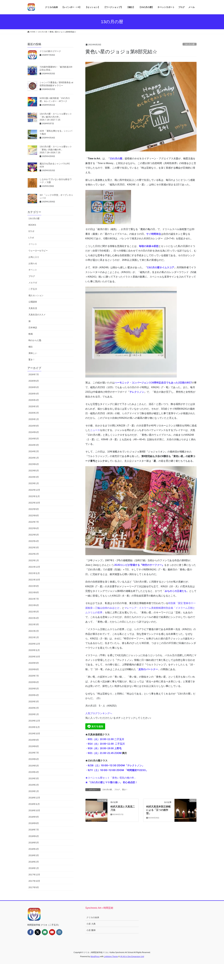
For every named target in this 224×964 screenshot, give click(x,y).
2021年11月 (34, 573)
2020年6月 (33, 682)
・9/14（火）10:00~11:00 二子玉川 (105, 743)
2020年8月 (33, 669)
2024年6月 (33, 432)
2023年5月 (33, 470)
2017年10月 (34, 881)
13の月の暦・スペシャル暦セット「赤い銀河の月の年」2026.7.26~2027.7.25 (56, 117)
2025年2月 (33, 413)
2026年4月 (33, 393)
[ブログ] (185, 810)
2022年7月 (33, 522)
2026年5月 (33, 387)
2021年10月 (34, 579)
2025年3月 (33, 406)
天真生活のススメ (37, 314)
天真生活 (32, 308)
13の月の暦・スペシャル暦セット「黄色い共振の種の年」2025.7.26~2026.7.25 (56, 149)
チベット (32, 270)
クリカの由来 (92, 917)
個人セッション (35, 295)
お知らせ (32, 263)
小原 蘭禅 (91, 930)
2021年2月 (33, 631)
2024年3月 (33, 445)
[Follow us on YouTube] (52, 932)
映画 (30, 334)
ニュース (95, 430)
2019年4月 (33, 772)
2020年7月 (33, 676)
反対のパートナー (148, 669)
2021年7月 (33, 599)
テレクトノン (137, 392)
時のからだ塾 (34, 340)
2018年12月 (34, 797)
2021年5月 (33, 611)
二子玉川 (32, 289)
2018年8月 (33, 823)
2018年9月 (33, 817)
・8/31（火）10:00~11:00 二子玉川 (104, 739)
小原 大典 (91, 924)
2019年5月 (33, 765)
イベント (32, 244)
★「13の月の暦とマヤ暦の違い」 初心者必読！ (111, 782)
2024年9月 (33, 426)
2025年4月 (33, 400)
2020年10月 (34, 656)
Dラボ (31, 231)
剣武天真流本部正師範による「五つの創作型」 (158, 810)
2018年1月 (33, 868)
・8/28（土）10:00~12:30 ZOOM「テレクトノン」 (114, 765)
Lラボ (31, 237)
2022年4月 (33, 541)
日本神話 (32, 327)
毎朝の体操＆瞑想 (148, 246)
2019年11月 (34, 727)
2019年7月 (33, 752)
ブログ (117, 790)
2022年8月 (33, 515)
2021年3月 (33, 624)
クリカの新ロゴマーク (50, 51)
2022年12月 (34, 490)
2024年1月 (33, 458)
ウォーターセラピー (38, 250)
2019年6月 (33, 759)
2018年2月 (33, 862)
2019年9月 (33, 740)
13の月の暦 (190, 44)
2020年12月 (34, 644)
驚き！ (125, 790)
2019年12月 (34, 720)
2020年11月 (34, 650)
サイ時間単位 (153, 234)
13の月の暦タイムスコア (160, 267)
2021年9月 (33, 586)
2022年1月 (33, 560)
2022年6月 (33, 528)
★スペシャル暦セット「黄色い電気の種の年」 (111, 777)
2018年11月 (34, 804)
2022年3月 (33, 547)
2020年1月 (33, 714)
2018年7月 (33, 829)
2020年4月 (33, 695)
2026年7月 (33, 374)
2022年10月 (34, 502)
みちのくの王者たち (176, 591)
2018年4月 (33, 849)
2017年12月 (34, 874)
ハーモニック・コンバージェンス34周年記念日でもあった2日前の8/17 (153, 382)
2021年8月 (33, 592)
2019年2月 (33, 785)
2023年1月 (33, 483)
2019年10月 (34, 733)
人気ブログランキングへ (98, 713)
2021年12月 (34, 567)
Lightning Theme (111, 956)
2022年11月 (34, 496)
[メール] (45, 932)
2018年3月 (33, 855)
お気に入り (33, 257)
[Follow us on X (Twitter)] (38, 932)
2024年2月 (33, 451)
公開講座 (32, 302)
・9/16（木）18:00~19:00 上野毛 (103, 748)
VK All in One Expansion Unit (132, 956)
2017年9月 (33, 887)
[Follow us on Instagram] (59, 932)
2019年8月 (33, 746)
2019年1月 (33, 791)
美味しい (32, 353)
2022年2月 (33, 554)
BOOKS (32, 225)
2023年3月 (33, 477)
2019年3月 (33, 778)
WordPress (95, 956)
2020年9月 (33, 663)
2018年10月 (34, 810)
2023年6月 (33, 464)
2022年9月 (33, 509)
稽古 (30, 347)
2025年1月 (33, 419)
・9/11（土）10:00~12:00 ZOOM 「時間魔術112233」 (116, 770)
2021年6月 (33, 605)
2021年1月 (33, 637)
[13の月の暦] (96, 810)
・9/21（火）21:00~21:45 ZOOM (103, 753)
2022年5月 (33, 534)
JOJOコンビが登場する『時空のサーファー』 (139, 565)
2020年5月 (33, 688)
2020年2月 (33, 708)
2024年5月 (33, 438)
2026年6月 (33, 381)
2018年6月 (33, 836)
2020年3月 (33, 701)
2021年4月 (33, 618)
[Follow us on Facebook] (30, 932)
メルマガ (32, 282)
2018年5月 (33, 842)
